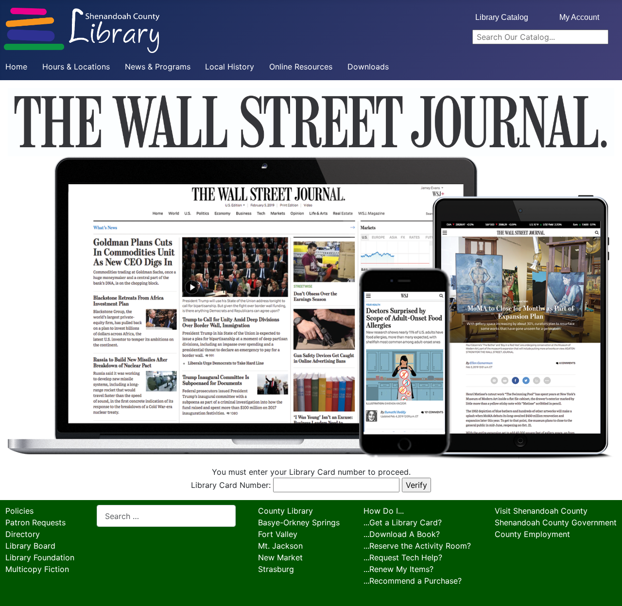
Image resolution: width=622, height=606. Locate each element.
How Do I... (383, 511)
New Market (280, 557)
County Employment (532, 534)
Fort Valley (277, 534)
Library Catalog (501, 17)
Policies (19, 511)
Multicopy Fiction (37, 569)
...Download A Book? (401, 534)
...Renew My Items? (398, 569)
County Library (285, 511)
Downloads (368, 66)
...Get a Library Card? (402, 522)
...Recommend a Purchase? (412, 581)
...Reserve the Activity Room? (417, 546)
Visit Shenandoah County (541, 511)
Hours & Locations (76, 66)
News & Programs (157, 66)
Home (16, 66)
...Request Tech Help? (402, 557)
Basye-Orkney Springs (299, 522)
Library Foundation (39, 557)
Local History (229, 66)
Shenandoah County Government (556, 522)
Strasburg (276, 569)
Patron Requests (35, 522)
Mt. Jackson (280, 546)
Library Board (30, 546)
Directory (22, 534)
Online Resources (300, 66)
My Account (579, 17)
